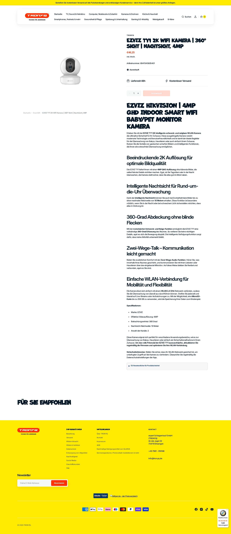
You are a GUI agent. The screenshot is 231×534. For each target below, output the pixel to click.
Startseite (27, 113)
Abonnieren (59, 483)
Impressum (101, 441)
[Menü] (227, 510)
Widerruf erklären (73, 445)
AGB (98, 445)
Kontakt (100, 438)
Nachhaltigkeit (71, 456)
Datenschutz (71, 449)
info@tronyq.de (155, 458)
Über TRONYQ (102, 434)
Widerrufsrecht (72, 441)
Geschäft (36, 113)
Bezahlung (70, 434)
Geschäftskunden (73, 464)
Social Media (71, 460)
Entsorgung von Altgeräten (76, 453)
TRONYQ (130, 35)
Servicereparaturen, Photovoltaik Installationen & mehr (118, 453)
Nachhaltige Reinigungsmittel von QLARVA (113, 449)
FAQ (67, 468)
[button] (186, 16)
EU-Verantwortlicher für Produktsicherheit (145, 366)
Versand (69, 438)
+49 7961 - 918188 (156, 451)
